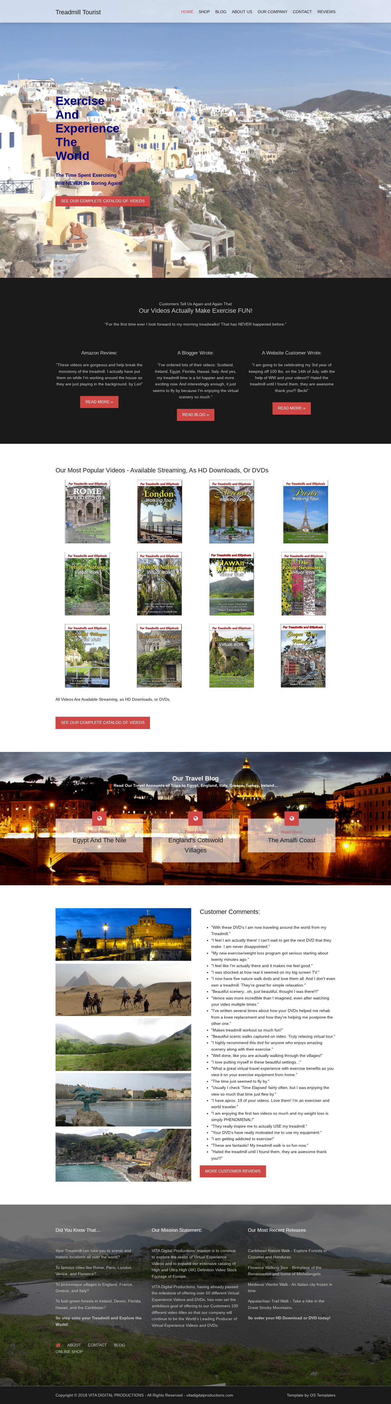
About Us (242, 11)
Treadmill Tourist (78, 12)
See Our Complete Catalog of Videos (103, 201)
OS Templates (322, 1395)
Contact (302, 11)
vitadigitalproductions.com (209, 1395)
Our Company (272, 11)
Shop (204, 11)
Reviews (326, 11)
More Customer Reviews (232, 1171)
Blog (220, 11)
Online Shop (69, 1351)
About (74, 1345)
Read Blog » (195, 414)
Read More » (99, 401)
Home (187, 11)
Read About (99, 831)
